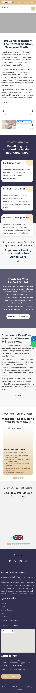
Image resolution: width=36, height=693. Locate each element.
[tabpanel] (18, 450)
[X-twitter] (15, 561)
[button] (33, 9)
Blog (3, 613)
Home (3, 603)
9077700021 (18, 2)
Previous (4, 114)
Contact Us (5, 617)
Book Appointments (9, 620)
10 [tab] (29, 544)
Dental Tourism (7, 610)
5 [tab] (19, 544)
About (3, 606)
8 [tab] (25, 544)
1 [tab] (15, 478)
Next (32, 114)
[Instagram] (26, 561)
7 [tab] (23, 544)
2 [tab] (19, 478)
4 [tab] (23, 478)
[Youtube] (20, 561)
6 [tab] (21, 544)
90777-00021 (15, 660)
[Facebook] (10, 561)
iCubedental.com (16, 665)
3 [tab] (21, 478)
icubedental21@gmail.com (20, 663)
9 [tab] (27, 544)
